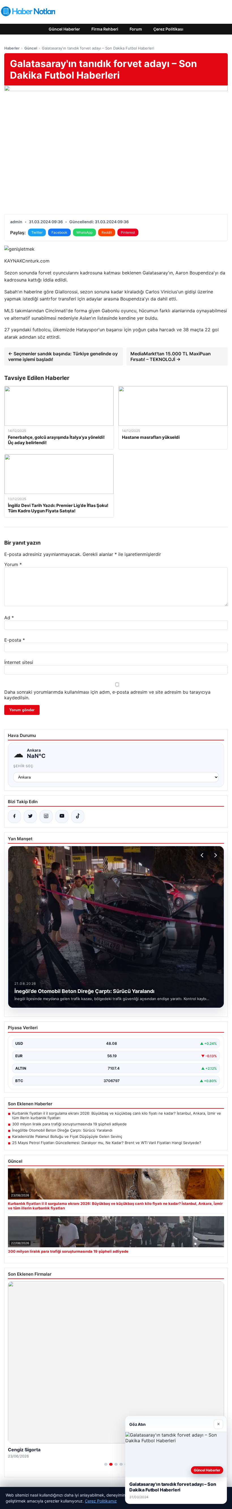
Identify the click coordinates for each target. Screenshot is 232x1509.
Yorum (13, 564)
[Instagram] (46, 816)
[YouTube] (61, 816)
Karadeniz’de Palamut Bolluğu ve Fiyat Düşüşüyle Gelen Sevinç (67, 1136)
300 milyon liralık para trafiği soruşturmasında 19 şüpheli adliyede (69, 1124)
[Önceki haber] (203, 855)
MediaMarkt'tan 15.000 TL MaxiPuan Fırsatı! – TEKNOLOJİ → (170, 356)
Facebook (59, 232)
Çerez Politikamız (101, 1501)
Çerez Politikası (168, 29)
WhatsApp (84, 232)
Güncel (30, 48)
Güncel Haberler (64, 29)
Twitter (36, 232)
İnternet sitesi (18, 662)
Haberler (12, 48)
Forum (136, 29)
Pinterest (128, 232)
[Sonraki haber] (215, 855)
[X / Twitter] (30, 816)
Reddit (107, 232)
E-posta (14, 640)
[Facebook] (14, 816)
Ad (9, 617)
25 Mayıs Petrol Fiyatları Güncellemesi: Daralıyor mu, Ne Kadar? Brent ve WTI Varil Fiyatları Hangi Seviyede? (106, 1142)
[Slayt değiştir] (106, 1464)
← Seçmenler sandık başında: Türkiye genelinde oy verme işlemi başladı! (63, 356)
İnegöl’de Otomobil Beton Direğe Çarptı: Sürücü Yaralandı (62, 1130)
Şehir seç (23, 766)
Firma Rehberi (104, 29)
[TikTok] (77, 816)
